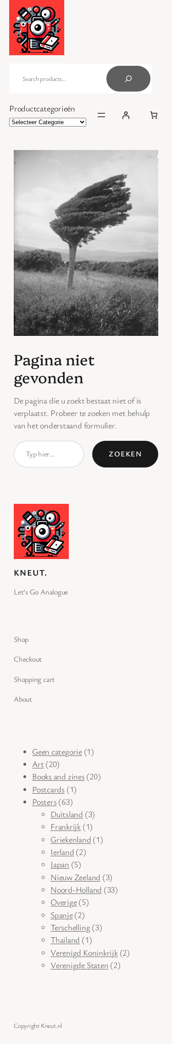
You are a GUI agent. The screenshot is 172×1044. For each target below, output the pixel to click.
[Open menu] (101, 115)
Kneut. (31, 572)
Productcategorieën (42, 108)
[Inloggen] (126, 115)
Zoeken (125, 454)
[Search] (128, 79)
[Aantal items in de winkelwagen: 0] (153, 115)
